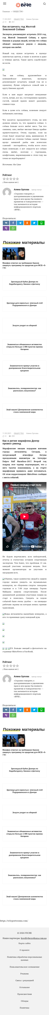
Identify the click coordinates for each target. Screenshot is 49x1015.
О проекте (24, 950)
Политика (24, 1007)
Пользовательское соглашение (24, 966)
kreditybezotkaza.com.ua (33, 938)
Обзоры (24, 1001)
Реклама (24, 973)
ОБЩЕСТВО (19, 19)
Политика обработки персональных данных (24, 958)
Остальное (24, 987)
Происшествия (24, 994)
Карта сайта (25, 943)
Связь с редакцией (24, 980)
